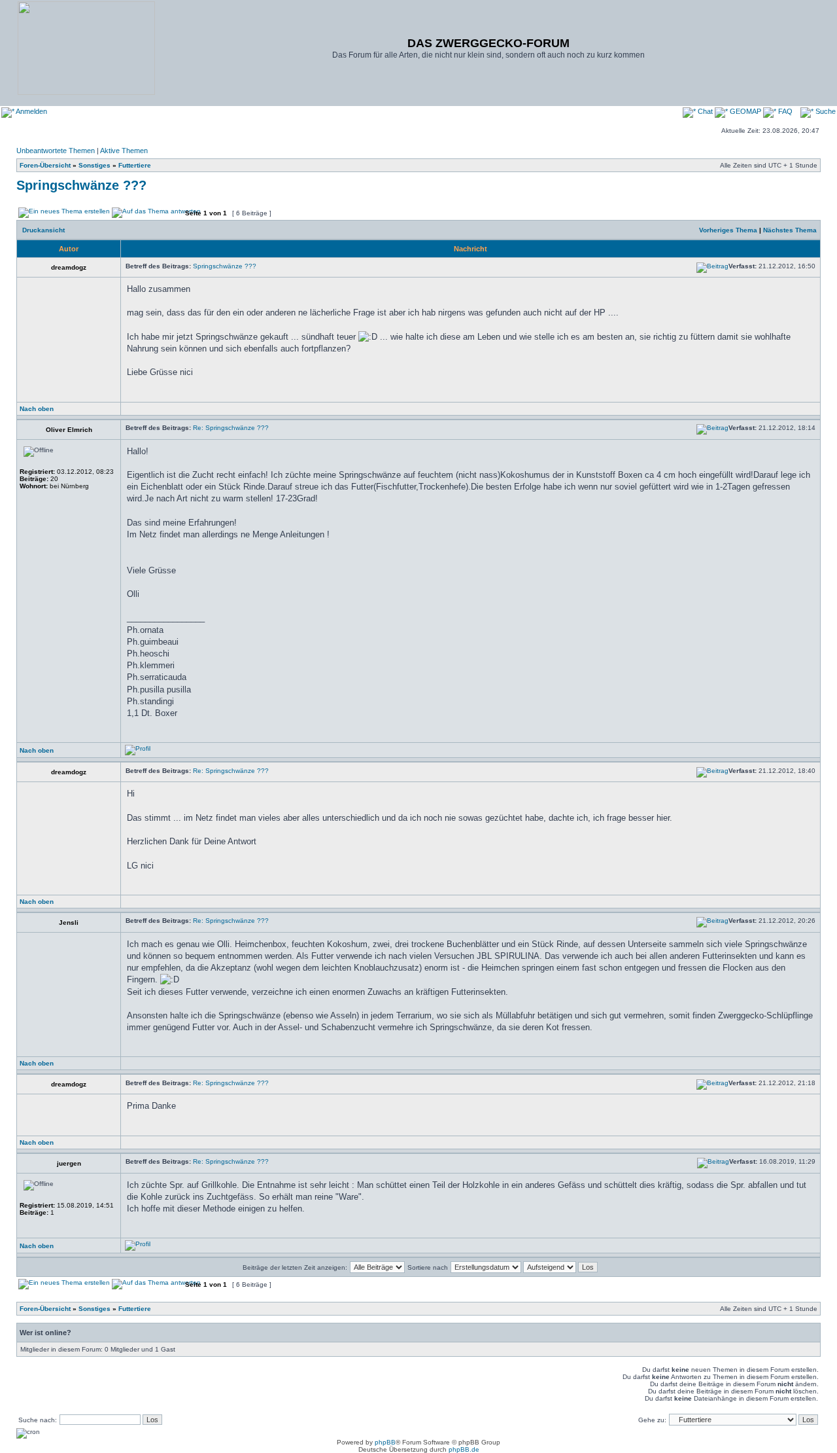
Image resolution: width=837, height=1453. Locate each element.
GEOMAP (745, 111)
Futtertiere (134, 165)
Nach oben (37, 408)
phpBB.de (464, 1449)
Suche (824, 111)
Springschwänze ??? (81, 185)
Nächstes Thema (790, 230)
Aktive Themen (124, 150)
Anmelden (30, 111)
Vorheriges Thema (728, 230)
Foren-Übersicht (45, 165)
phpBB (385, 1442)
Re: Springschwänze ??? (231, 427)
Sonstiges (94, 165)
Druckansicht (43, 230)
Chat (705, 111)
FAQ (784, 111)
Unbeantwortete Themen (55, 150)
